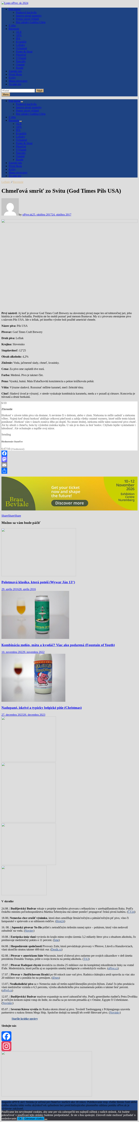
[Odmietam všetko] (46, 1119)
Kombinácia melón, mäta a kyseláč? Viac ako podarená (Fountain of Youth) (58, 645)
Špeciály (21, 61)
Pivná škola (15, 74)
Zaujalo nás (15, 71)
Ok (20, 1118)
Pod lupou (14, 9)
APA (19, 35)
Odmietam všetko (33, 1118)
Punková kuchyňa (26, 12)
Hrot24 (60, 921)
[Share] (69, 471)
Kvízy (12, 77)
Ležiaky (20, 45)
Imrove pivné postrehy (29, 15)
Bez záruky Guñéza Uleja (30, 22)
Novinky (7, 1003)
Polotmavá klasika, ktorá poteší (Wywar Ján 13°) (38, 582)
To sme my (15, 84)
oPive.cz (113, 968)
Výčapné (21, 58)
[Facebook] (69, 453)
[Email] (69, 465)
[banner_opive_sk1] (28, 760)
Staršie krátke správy (25, 1018)
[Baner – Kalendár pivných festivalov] (46, 1095)
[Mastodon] (69, 459)
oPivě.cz (7, 990)
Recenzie (14, 28)
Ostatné (20, 64)
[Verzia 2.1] (28, 821)
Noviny (29, 930)
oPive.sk (27, 214)
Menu (6, 94)
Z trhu (12, 25)
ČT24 (131, 911)
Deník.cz (56, 949)
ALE (19, 32)
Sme (56, 940)
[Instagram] (69, 1046)
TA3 (86, 958)
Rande (19, 67)
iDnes (55, 977)
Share (4, 515)
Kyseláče (21, 41)
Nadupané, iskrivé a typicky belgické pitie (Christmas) (41, 708)
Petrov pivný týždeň (27, 18)
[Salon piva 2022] (24, 894)
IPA (18, 38)
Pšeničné (21, 54)
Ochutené (21, 48)
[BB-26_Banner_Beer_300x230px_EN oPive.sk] (28, 864)
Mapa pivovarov (18, 80)
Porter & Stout (24, 51)
